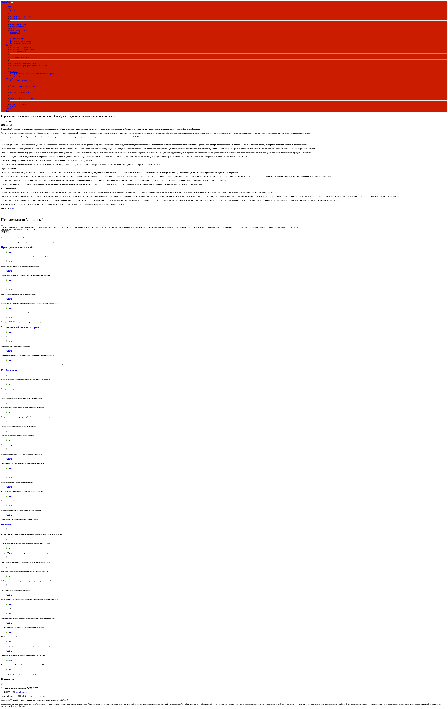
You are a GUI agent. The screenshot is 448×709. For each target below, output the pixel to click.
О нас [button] (8, 8)
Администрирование (18, 104)
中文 (7, 111)
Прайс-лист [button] (10, 29)
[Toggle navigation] (12, 2)
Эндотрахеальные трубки (20, 57)
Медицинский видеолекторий (20, 327)
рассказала (128, 137)
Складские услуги (17, 18)
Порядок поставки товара (20, 41)
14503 (12, 125)
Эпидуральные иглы (18, 51)
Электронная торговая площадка (23, 86)
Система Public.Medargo (19, 92)
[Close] (2, 225)
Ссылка (13, 208)
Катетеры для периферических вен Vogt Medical (29, 66)
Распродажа (15, 33)
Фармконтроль (11, 106)
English (8, 108)
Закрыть (5, 232)
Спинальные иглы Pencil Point (22, 49)
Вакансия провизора (18, 26)
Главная (9, 6)
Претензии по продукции (20, 43)
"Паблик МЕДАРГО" (51, 242)
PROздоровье (26, 237)
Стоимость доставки (18, 39)
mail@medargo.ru (23, 692)
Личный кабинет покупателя (21, 80)
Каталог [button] (9, 45)
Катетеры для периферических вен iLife (26, 63)
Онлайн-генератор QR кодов (21, 98)
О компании (15, 10)
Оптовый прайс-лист (18, 31)
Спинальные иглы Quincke (21, 47)
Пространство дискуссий (17, 247)
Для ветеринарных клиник (21, 16)
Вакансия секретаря (18, 24)
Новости (6, 524)
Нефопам (14, 72)
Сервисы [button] (9, 78)
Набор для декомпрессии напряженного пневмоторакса (32, 74)
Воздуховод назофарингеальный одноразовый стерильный (33, 76)
